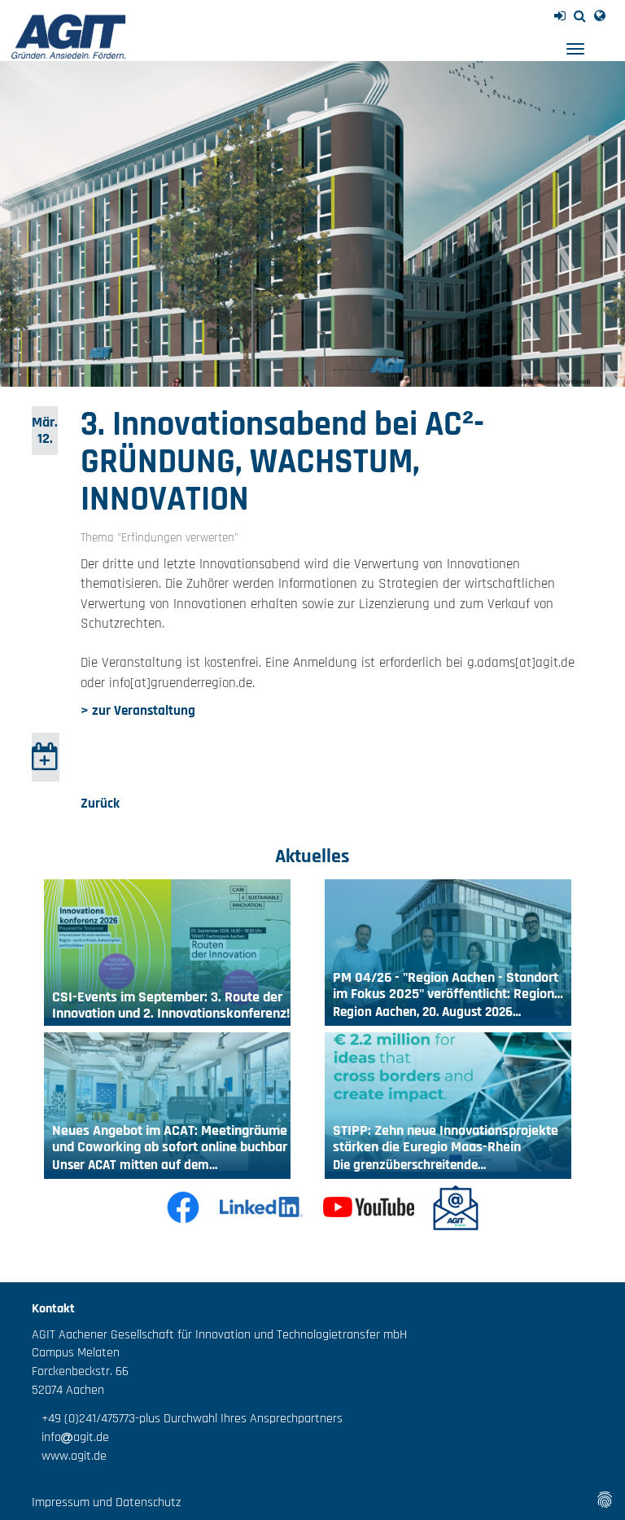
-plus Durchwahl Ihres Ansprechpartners (239, 1418)
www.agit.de (69, 1456)
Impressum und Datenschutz (106, 1502)
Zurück (100, 804)
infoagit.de (70, 1437)
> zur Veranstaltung (138, 711)
